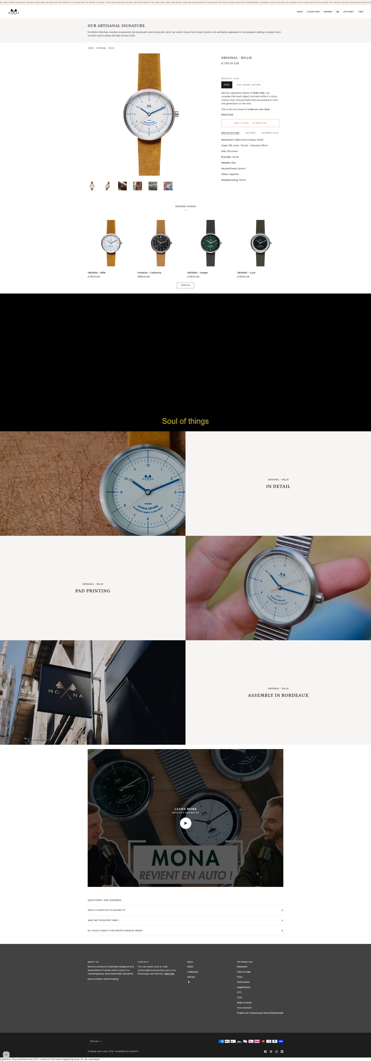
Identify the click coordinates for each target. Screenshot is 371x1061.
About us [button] (93, 962)
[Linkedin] (282, 1051)
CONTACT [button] (143, 962)
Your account (244, 1007)
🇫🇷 (188, 982)
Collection (192, 971)
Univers (191, 976)
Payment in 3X (270, 133)
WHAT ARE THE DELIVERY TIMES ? (103, 920)
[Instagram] (276, 1051)
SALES (190, 966)
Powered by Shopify (126, 1051)
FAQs (239, 976)
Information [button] (245, 962)
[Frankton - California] (161, 243)
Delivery (251, 133)
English (95, 1041)
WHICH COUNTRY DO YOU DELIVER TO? (107, 910)
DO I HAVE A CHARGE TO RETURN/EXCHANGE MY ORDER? (115, 930)
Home (91, 48)
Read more (227, 114)
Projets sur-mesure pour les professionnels (260, 1012)
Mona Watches (99, 1051)
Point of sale (244, 971)
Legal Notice (243, 987)
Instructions (243, 982)
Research (242, 966)
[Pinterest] (271, 1051)
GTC (239, 992)
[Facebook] (265, 1051)
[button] (313, 11)
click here (169, 973)
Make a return (244, 1002)
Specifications (230, 133)
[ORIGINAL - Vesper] (210, 243)
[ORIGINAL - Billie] (111, 243)
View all (185, 285)
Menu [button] (190, 962)
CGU (239, 997)
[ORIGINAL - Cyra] (260, 243)
